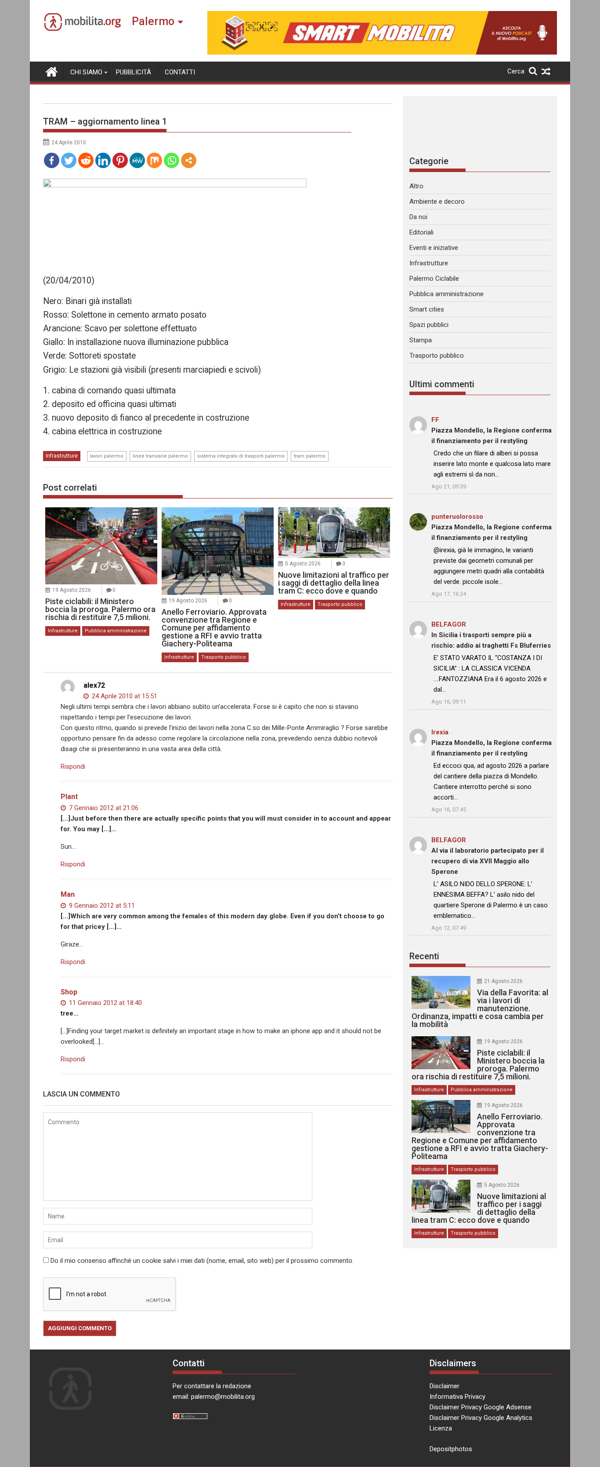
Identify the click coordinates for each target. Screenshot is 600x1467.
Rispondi (73, 766)
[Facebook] (51, 160)
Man (68, 894)
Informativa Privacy (457, 1397)
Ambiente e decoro (437, 201)
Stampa (420, 340)
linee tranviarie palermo (160, 456)
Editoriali (421, 232)
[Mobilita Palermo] (51, 70)
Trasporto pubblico (223, 657)
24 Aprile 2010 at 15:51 (123, 696)
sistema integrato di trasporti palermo (241, 456)
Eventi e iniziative (433, 248)
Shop (69, 992)
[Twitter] (68, 160)
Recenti (424, 956)
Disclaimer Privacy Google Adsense (480, 1407)
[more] (188, 160)
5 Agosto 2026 (303, 564)
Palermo (153, 21)
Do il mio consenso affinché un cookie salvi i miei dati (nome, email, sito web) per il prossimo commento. (202, 1261)
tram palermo (309, 456)
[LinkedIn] (103, 160)
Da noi (418, 217)
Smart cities (426, 309)
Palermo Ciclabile (434, 278)
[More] (188, 160)
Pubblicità (133, 72)
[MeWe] (137, 160)
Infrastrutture (62, 456)
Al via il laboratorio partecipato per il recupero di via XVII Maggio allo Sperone (487, 861)
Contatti (180, 72)
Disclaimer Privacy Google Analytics (481, 1418)
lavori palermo (106, 456)
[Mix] (154, 160)
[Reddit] (86, 160)
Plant (69, 796)
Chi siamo (86, 72)
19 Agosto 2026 (71, 590)
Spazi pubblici (428, 325)
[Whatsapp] (171, 160)
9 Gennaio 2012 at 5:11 (101, 906)
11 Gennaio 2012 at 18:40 (104, 1003)
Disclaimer (444, 1386)
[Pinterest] (120, 160)
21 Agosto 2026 (503, 981)
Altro (416, 186)
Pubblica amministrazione (116, 631)
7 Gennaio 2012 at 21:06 (102, 808)
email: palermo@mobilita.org (214, 1397)
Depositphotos (451, 1449)
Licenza (441, 1428)
